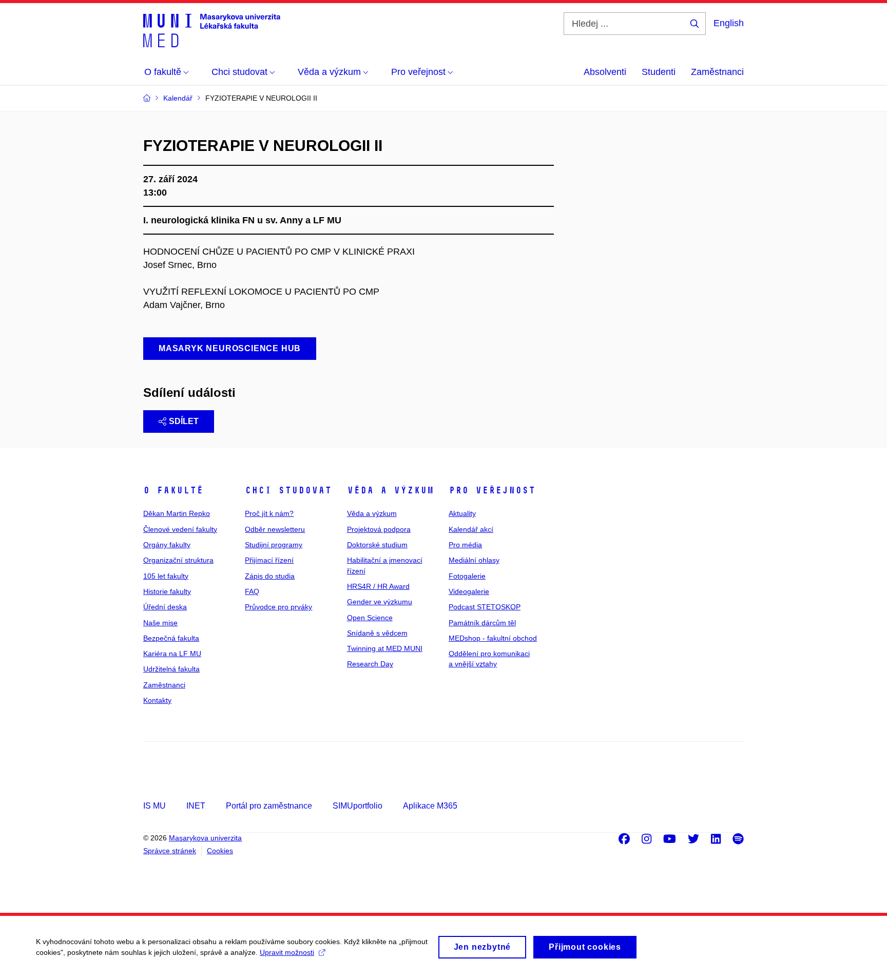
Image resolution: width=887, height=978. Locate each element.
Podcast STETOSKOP (484, 607)
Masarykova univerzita (205, 838)
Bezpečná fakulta (171, 638)
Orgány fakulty (166, 545)
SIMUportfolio (357, 805)
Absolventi (605, 72)
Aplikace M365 (430, 805)
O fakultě (173, 490)
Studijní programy (273, 545)
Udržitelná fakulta (171, 669)
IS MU (154, 805)
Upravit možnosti (287, 952)
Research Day (370, 664)
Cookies (220, 851)
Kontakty (157, 700)
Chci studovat (288, 490)
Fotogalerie (467, 576)
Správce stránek (169, 851)
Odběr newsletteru (275, 529)
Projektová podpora (379, 529)
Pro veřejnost (492, 490)
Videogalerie (469, 591)
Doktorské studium (377, 545)
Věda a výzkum (390, 490)
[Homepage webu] (211, 29)
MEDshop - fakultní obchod (493, 638)
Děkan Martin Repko (176, 513)
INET (195, 805)
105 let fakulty (165, 576)
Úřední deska (165, 607)
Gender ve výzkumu (379, 602)
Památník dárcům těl (482, 623)
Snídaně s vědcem (377, 633)
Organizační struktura (178, 560)
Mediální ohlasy (474, 560)
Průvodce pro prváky (278, 607)
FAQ (252, 591)
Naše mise (160, 623)
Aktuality (462, 513)
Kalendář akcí (471, 529)
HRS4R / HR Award (378, 586)
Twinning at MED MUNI (384, 648)
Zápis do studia (270, 576)
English (729, 23)
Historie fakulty (167, 591)
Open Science (370, 617)
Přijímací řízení (269, 560)
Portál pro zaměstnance (269, 805)
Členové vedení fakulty (180, 529)
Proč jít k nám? (269, 513)
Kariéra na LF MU (172, 653)
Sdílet (184, 421)
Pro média (465, 545)
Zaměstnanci (717, 72)
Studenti (659, 72)
